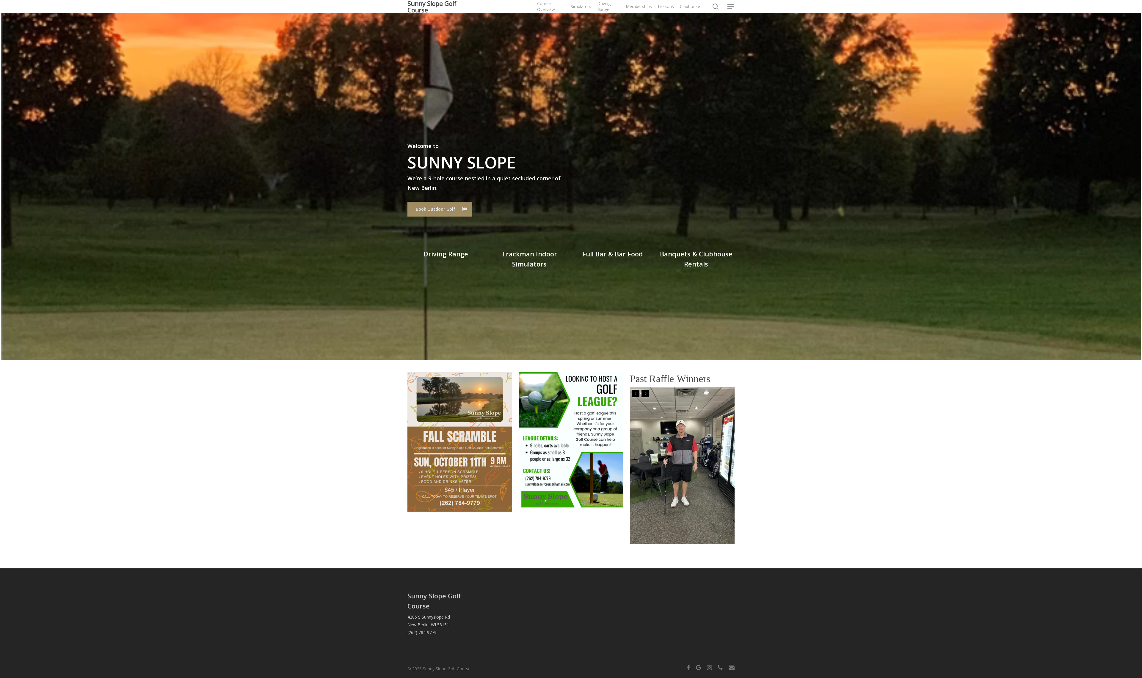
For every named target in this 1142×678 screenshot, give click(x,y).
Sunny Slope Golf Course (431, 6)
